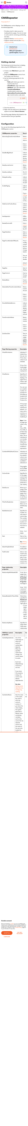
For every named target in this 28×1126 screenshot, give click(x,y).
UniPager (25, 195)
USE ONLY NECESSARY (20, 933)
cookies (12, 923)
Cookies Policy (18, 927)
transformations (18, 38)
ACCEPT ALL (7, 933)
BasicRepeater (13, 49)
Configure (7, 936)
